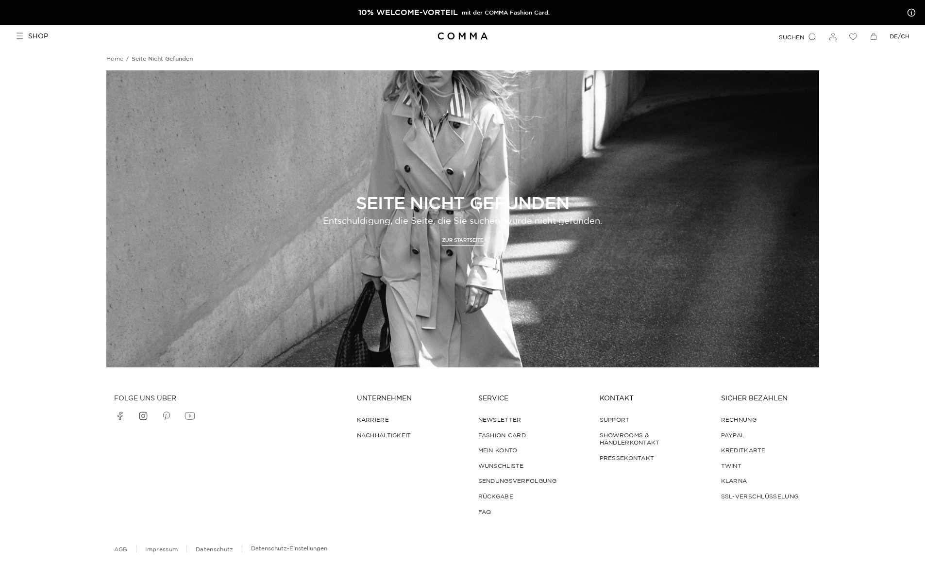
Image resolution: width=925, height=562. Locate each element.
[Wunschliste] (853, 36)
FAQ (484, 512)
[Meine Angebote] (909, 12)
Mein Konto (498, 450)
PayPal (733, 435)
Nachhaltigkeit (384, 435)
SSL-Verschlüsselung (760, 496)
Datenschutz (214, 549)
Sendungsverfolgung (517, 481)
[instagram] (143, 416)
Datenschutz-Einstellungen (289, 548)
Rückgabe (495, 496)
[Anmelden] (832, 36)
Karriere (373, 419)
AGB (121, 549)
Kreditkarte (743, 450)
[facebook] (120, 416)
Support (615, 419)
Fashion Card (502, 435)
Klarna (734, 481)
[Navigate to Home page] (462, 36)
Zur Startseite (463, 240)
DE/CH (899, 36)
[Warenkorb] (873, 36)
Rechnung (739, 419)
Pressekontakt (627, 458)
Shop (38, 36)
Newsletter (499, 419)
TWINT (731, 466)
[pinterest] (166, 416)
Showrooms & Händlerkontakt (630, 439)
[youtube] (190, 416)
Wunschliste (501, 466)
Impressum (161, 549)
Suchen (791, 37)
